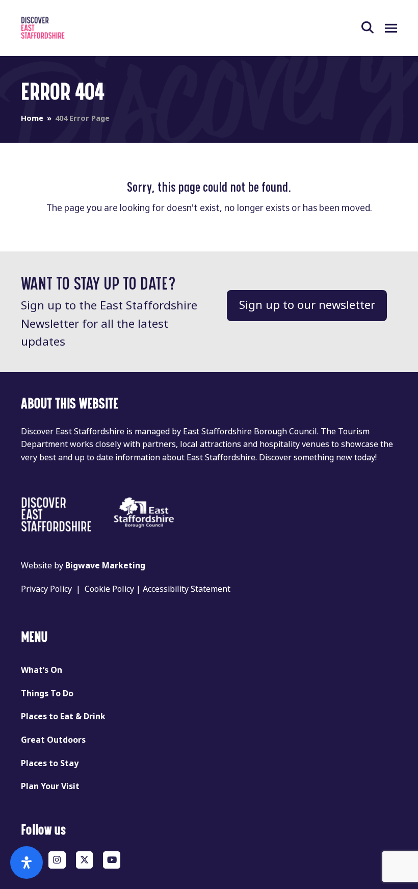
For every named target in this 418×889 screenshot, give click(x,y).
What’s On (41, 670)
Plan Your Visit (50, 786)
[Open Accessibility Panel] (26, 862)
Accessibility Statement (186, 589)
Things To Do (47, 693)
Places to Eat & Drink (63, 716)
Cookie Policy (109, 589)
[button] (373, 28)
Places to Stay (50, 763)
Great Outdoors (53, 740)
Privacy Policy (46, 589)
